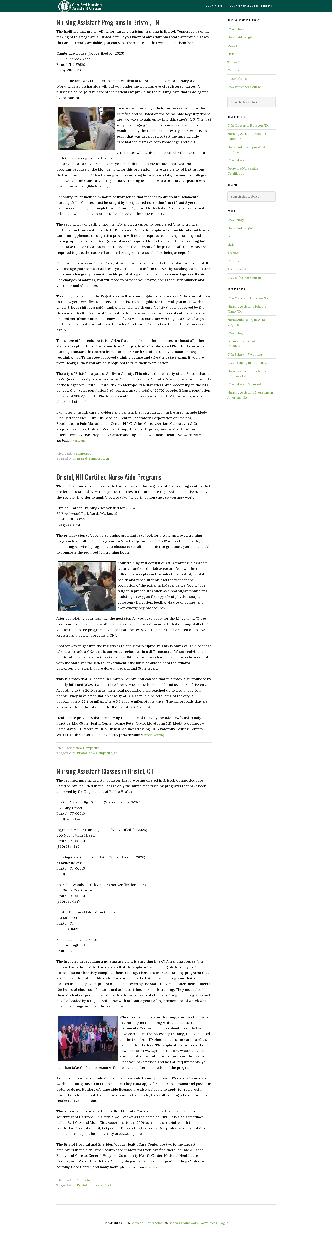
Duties (232, 45)
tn (107, 458)
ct (109, 1185)
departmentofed (156, 1167)
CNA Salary (235, 29)
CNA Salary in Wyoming (244, 354)
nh (115, 753)
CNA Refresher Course (244, 87)
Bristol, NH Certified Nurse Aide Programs (108, 477)
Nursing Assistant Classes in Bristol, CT (105, 771)
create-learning (154, 735)
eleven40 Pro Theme (147, 1223)
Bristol (82, 458)
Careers (233, 70)
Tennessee (83, 453)
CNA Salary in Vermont (244, 384)
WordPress (208, 1223)
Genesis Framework (183, 1223)
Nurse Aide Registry (242, 37)
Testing (233, 62)
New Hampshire (87, 748)
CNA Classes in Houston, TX (247, 125)
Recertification (238, 78)
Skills (231, 54)
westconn (78, 440)
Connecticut (85, 1180)
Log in (223, 1223)
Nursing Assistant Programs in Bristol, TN (107, 22)
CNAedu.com (87, 6)
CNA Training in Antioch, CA (248, 363)
